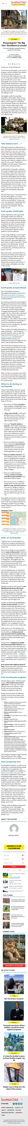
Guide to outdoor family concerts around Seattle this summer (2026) (17, 924)
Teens (14, 995)
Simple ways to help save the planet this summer (14, 1088)
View (20, 870)
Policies (18, 1110)
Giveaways (18, 1112)
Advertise (10, 1110)
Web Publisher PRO (19, 1121)
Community (14, 1022)
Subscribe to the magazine (14, 965)
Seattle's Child (15, 1120)
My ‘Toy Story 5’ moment (14, 998)
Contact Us (19, 1107)
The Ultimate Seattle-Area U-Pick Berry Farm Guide (18, 900)
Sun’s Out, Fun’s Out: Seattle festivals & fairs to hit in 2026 (18, 916)
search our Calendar (14, 847)
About (3, 1110)
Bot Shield (17, 1123)
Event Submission (7, 1107)
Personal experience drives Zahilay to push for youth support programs (14, 1027)
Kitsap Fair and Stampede (16, 886)
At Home (14, 39)
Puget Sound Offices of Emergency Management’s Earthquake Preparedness (13, 296)
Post (8, 870)
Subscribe (4, 1103)
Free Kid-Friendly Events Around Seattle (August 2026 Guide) (18, 908)
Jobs (3, 1115)
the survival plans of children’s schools (13, 656)
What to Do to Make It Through (10, 773)
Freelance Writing (7, 1112)
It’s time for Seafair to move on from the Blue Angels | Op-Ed (14, 1058)
